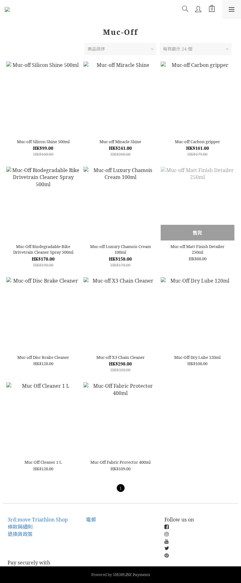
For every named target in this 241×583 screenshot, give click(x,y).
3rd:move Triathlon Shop (38, 519)
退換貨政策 (20, 534)
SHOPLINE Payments (131, 574)
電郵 (91, 519)
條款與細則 (20, 526)
